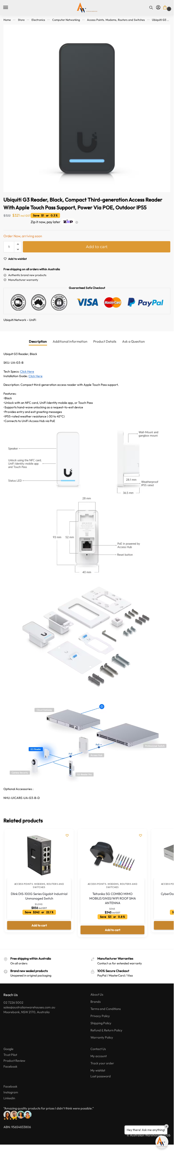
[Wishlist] (67, 835)
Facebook (10, 1066)
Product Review (14, 1060)
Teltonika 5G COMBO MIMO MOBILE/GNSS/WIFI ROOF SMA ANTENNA (112, 898)
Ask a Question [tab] (133, 341)
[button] (166, 8)
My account (98, 1056)
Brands (95, 1002)
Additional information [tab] (70, 341)
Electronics (38, 19)
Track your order (102, 1063)
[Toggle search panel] (151, 7)
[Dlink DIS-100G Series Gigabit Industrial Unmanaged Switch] (39, 855)
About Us (96, 994)
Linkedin (9, 1098)
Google (8, 1049)
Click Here (27, 371)
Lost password (100, 1076)
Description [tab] (38, 341)
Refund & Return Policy (106, 1030)
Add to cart (96, 246)
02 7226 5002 (13, 1002)
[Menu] (9, 7)
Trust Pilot (10, 1055)
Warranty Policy (101, 1037)
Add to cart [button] (39, 925)
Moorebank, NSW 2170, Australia (26, 1012)
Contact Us (98, 1049)
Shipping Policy (100, 1023)
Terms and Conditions (105, 1009)
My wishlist (97, 1070)
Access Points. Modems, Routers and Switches (116, 19)
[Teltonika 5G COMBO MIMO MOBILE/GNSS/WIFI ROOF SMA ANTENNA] (112, 855)
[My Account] (158, 7)
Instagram (10, 1092)
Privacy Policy (100, 1016)
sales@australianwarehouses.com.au (29, 1007)
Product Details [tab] (104, 341)
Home (7, 19)
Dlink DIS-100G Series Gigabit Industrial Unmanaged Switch (39, 896)
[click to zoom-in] (86, 108)
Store (21, 19)
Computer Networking (66, 19)
